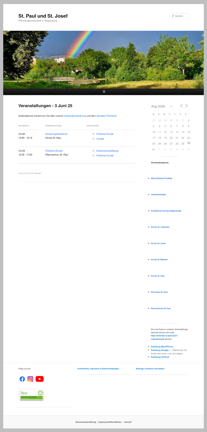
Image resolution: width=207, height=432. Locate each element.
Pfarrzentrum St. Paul (161, 308)
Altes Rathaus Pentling (161, 178)
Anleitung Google (160, 350)
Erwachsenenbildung (107, 150)
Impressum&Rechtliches (110, 422)
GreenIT (128, 422)
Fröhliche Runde (105, 133)
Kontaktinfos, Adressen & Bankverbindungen (98, 368)
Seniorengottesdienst (56, 133)
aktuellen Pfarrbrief (106, 115)
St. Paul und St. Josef (43, 15)
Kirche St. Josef (158, 243)
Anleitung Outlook (160, 356)
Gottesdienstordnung (75, 115)
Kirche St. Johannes (160, 226)
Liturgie (100, 138)
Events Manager (34, 173)
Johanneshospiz (158, 194)
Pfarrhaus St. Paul (159, 292)
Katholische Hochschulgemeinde (166, 210)
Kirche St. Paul (157, 275)
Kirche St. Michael (159, 259)
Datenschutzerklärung (86, 422)
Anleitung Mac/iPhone (162, 346)
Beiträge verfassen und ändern (150, 368)
